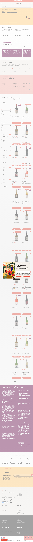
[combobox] (30, 541)
